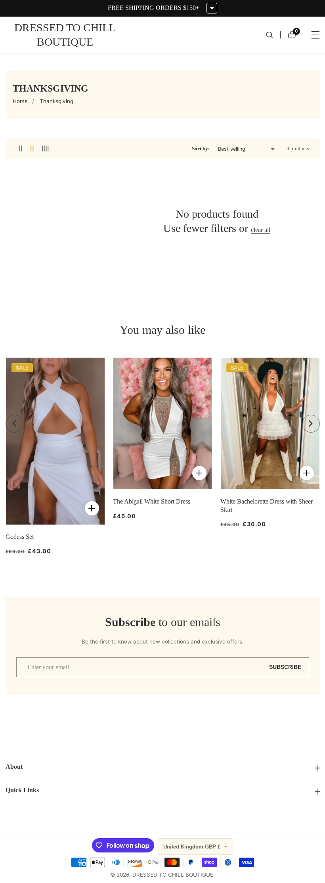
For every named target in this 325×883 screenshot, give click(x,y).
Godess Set (20, 536)
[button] (14, 424)
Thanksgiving (56, 101)
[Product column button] (20, 148)
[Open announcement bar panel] (211, 8)
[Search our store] (273, 34)
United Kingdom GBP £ (192, 847)
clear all (260, 229)
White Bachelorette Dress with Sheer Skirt (266, 505)
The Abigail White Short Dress (151, 501)
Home (20, 101)
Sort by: (201, 148)
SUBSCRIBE (285, 667)
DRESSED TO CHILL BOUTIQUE (172, 875)
